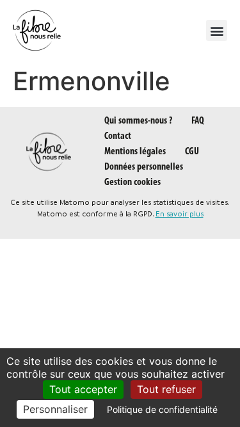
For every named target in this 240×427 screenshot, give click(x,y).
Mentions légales (135, 152)
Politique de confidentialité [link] (162, 409)
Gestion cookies (132, 182)
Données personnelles (143, 167)
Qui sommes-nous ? (138, 121)
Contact (117, 136)
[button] (216, 30)
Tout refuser (166, 389)
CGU (192, 152)
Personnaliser (55, 409)
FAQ (197, 121)
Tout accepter (83, 389)
